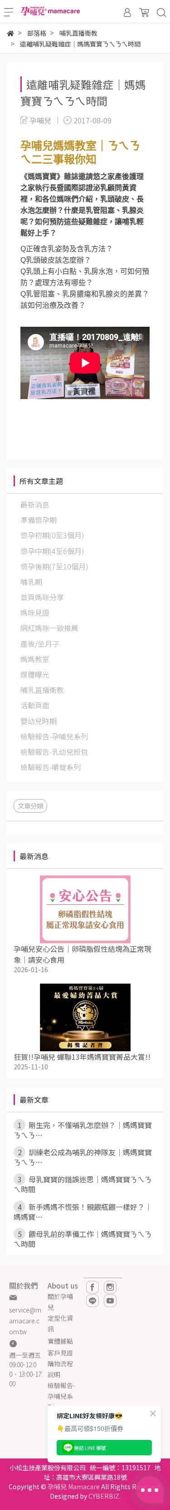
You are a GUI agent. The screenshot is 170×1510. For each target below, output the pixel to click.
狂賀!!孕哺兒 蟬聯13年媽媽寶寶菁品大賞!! (82, 1056)
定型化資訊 (60, 1323)
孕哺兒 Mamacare (74, 1486)
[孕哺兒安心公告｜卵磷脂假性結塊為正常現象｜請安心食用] (85, 909)
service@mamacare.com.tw (25, 1320)
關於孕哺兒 (60, 1302)
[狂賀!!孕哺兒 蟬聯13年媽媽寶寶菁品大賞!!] (85, 1017)
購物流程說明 (60, 1369)
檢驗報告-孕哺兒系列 (61, 1396)
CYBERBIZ (103, 1496)
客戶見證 (60, 1352)
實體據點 (60, 1340)
